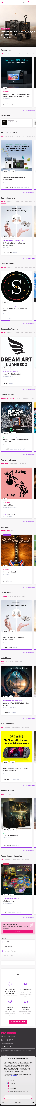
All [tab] (2, 54)
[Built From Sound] (16, 550)
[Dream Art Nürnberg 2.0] (16, 352)
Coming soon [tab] (5, 530)
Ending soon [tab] (21, 596)
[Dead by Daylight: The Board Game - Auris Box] (16, 418)
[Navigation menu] (34, 2)
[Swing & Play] (16, 483)
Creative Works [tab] (21, 54)
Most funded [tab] (12, 596)
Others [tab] (33, 398)
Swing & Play (8, 505)
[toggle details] (32, 106)
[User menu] (31, 2)
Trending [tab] (4, 596)
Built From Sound (9, 572)
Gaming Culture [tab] (31, 54)
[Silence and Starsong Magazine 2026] (16, 286)
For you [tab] (3, 201)
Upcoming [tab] (10, 201)
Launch (17, 931)
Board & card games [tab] (7, 398)
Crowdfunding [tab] (19, 201)
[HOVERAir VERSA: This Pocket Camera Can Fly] (16, 221)
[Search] (24, 2)
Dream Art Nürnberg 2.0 (12, 374)
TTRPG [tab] (18, 398)
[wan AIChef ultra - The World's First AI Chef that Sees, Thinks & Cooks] (16, 72)
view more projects (28, 110)
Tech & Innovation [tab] (10, 54)
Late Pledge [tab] (28, 201)
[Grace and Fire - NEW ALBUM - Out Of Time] (16, 681)
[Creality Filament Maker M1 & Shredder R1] (16, 155)
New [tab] (12, 530)
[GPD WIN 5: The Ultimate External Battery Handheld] (16, 746)
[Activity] (28, 2)
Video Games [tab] (25, 398)
